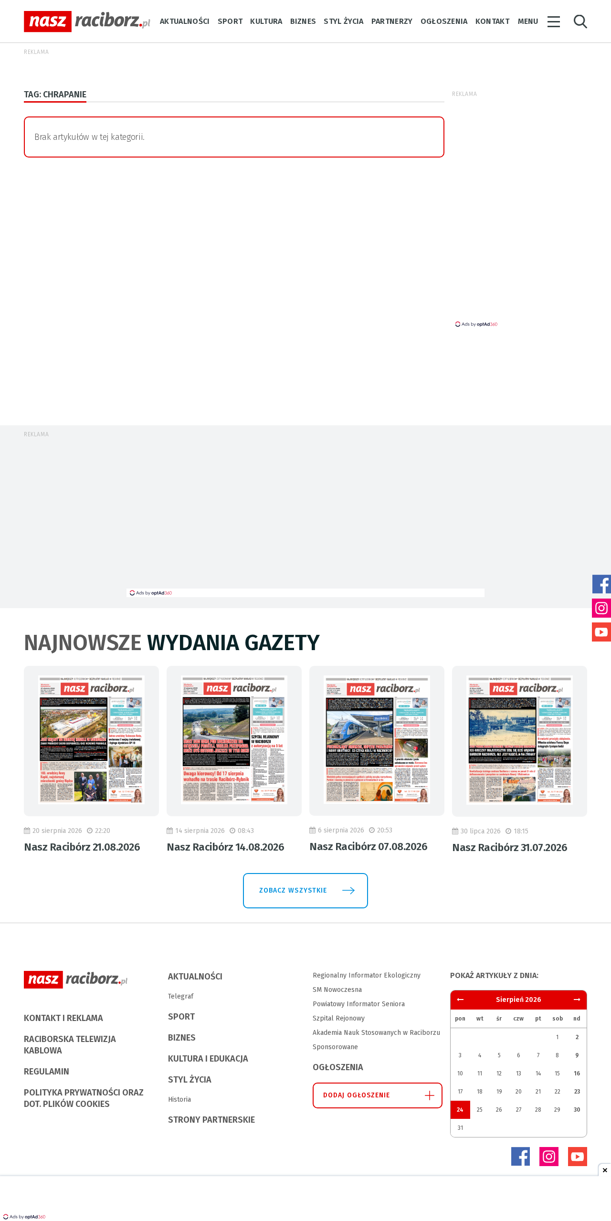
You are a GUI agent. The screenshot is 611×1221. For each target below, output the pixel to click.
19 (499, 1091)
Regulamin (46, 1071)
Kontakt (492, 21)
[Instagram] (548, 1156)
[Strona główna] (87, 21)
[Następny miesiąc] (460, 1000)
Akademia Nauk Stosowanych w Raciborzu (376, 1033)
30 (577, 1109)
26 (499, 1109)
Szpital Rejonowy (339, 1018)
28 (538, 1109)
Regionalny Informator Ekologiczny (367, 975)
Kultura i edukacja (208, 1058)
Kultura (266, 21)
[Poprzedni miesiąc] (577, 1000)
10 (460, 1073)
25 (480, 1109)
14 (538, 1073)
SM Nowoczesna (337, 990)
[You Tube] (577, 1156)
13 (518, 1073)
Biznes (303, 21)
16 (577, 1073)
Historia (179, 1099)
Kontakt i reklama (63, 1018)
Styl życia (343, 21)
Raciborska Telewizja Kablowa (70, 1045)
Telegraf (180, 996)
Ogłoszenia (444, 21)
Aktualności (185, 21)
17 (460, 1091)
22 (557, 1091)
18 (480, 1091)
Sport (230, 21)
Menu (528, 21)
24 (460, 1109)
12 (499, 1073)
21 (538, 1091)
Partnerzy (392, 21)
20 (519, 1091)
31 (460, 1128)
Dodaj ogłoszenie (356, 1095)
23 (577, 1091)
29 (557, 1109)
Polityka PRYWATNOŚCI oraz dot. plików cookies (84, 1098)
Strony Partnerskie (211, 1120)
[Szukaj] (580, 22)
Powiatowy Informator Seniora (359, 1004)
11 (479, 1073)
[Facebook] (520, 1156)
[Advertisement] (305, 517)
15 (557, 1073)
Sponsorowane (335, 1047)
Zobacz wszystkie (293, 890)
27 (518, 1109)
